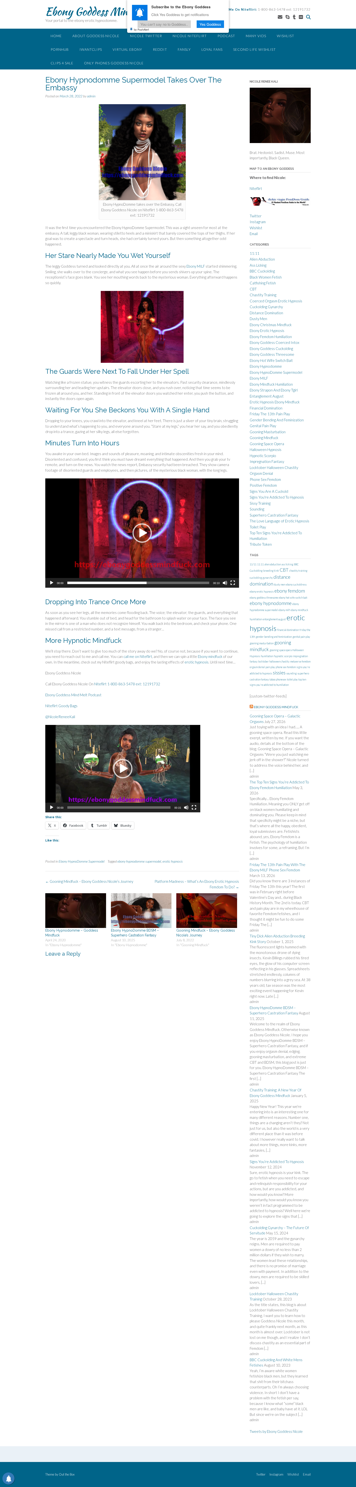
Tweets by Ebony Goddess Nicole (276, 1431)
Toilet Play (258, 527)
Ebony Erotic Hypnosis (267, 330)
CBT (253, 289)
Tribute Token (261, 544)
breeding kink (271, 570)
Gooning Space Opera (267, 444)
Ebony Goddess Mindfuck (98, 11)
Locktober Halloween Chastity (274, 467)
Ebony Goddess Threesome (272, 354)
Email (254, 233)
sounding (291, 673)
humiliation (267, 656)
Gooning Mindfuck (264, 437)
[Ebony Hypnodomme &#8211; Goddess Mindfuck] (75, 910)
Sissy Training (260, 503)
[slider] (138, 583)
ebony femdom (289, 591)
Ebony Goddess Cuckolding (271, 348)
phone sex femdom (286, 667)
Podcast (226, 36)
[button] (142, 533)
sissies (279, 672)
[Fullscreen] (232, 582)
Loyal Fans (212, 49)
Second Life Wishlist (254, 49)
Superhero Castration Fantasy (274, 515)
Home (56, 36)
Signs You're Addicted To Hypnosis (277, 497)
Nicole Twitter (146, 36)
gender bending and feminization (274, 636)
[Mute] (225, 582)
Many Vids (256, 36)
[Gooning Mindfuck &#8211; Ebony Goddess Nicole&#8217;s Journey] (206, 910)
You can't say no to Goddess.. (164, 23)
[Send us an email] (280, 17)
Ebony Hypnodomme (266, 366)
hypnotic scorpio (283, 656)
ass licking (287, 564)
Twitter (256, 216)
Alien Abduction (262, 259)
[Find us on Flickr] (301, 17)
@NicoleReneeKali (60, 716)
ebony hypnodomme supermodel (139, 861)
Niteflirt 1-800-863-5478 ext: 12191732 (127, 684)
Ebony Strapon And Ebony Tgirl (274, 390)
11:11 (254, 253)
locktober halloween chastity (273, 661)
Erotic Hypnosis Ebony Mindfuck (275, 402)
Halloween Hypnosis (265, 449)
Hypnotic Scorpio (263, 455)
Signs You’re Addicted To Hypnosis (277, 1161)
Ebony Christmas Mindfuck (271, 325)
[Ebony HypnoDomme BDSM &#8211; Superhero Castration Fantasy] (141, 910)
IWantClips (90, 49)
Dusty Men (258, 318)
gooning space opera (281, 650)
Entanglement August (267, 396)
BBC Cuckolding (262, 271)
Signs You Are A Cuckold (269, 491)
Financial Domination (266, 408)
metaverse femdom (300, 661)
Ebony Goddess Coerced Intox (274, 342)
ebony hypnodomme (271, 603)
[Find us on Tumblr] (294, 17)
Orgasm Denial (261, 473)
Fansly (184, 49)
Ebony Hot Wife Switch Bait (271, 360)
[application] (142, 533)
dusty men (279, 584)
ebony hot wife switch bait (293, 597)
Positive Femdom (263, 485)
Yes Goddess (210, 23)
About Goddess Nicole (95, 36)
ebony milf (284, 610)
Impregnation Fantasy (267, 461)
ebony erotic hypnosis (262, 591)
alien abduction (272, 564)
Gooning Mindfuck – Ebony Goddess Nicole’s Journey (89, 881)
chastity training (298, 570)
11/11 (253, 564)
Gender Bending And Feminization (277, 420)
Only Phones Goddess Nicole (114, 63)
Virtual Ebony (127, 49)
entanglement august (274, 619)
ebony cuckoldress (296, 584)
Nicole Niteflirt (190, 36)
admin (91, 96)
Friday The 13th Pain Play (270, 414)
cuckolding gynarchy (261, 577)
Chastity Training (263, 295)
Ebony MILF (195, 266)
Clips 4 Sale (62, 63)
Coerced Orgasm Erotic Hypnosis (276, 301)
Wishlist (285, 36)
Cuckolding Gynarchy (266, 307)
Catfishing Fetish (263, 283)
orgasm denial (257, 667)
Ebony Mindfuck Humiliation (271, 384)
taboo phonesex (278, 679)
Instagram (258, 222)
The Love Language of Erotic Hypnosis (279, 521)
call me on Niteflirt (138, 656)
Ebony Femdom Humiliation (271, 336)
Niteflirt (256, 188)
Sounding (257, 509)
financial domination (288, 629)
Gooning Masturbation (268, 432)
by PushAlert (141, 29)
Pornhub (60, 49)
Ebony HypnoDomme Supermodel (81, 861)
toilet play (292, 679)
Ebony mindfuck (210, 656)
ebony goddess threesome (264, 597)
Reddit (160, 49)
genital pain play (301, 636)
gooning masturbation (262, 643)
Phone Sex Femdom (265, 479)
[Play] (51, 582)
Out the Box (67, 1474)
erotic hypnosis (197, 662)
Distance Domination (266, 313)
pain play (270, 667)
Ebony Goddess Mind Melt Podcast (73, 695)
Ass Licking (258, 265)
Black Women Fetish (266, 277)
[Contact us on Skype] (288, 17)
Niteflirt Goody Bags (61, 706)
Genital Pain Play (263, 426)
